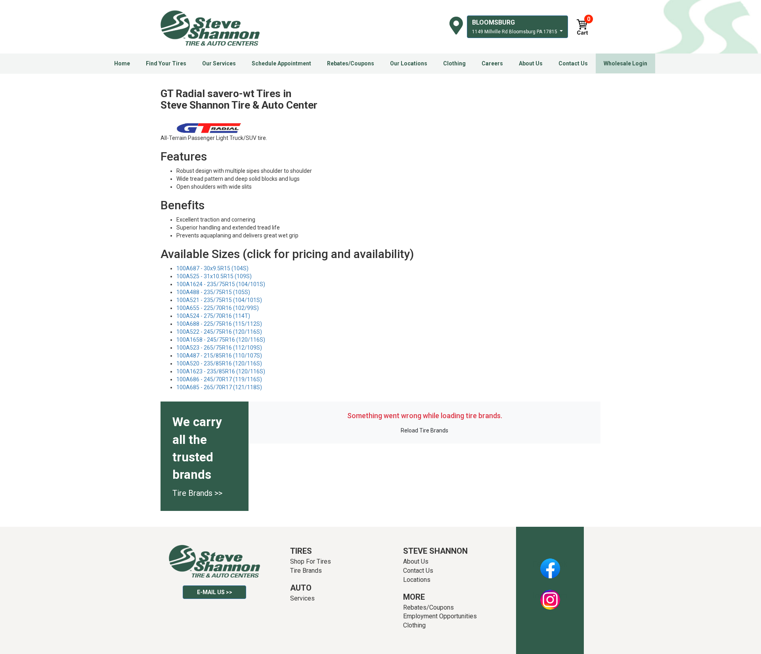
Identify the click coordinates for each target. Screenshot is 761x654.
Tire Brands (306, 570)
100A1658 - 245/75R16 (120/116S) (220, 340)
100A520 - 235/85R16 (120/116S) (219, 363)
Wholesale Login (625, 63)
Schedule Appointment (281, 63)
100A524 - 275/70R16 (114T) (213, 316)
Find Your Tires (166, 63)
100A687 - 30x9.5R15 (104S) (212, 268)
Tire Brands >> (197, 493)
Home (122, 63)
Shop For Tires (310, 561)
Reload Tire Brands (424, 430)
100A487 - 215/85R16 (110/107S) (219, 355)
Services (302, 598)
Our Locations (408, 63)
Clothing (454, 63)
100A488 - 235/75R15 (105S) (213, 292)
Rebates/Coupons (350, 63)
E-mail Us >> (214, 592)
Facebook (550, 564)
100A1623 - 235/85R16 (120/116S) (220, 371)
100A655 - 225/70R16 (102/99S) (217, 308)
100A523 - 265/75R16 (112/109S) (219, 347)
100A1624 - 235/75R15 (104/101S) (220, 284)
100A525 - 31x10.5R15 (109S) (214, 276)
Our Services (219, 63)
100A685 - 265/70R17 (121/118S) (219, 387)
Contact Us (573, 63)
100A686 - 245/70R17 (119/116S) (219, 379)
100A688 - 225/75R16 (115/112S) (219, 324)
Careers (492, 63)
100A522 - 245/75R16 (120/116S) (219, 332)
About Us (531, 63)
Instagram (550, 595)
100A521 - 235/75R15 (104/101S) (219, 300)
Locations (416, 579)
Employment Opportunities (440, 616)
